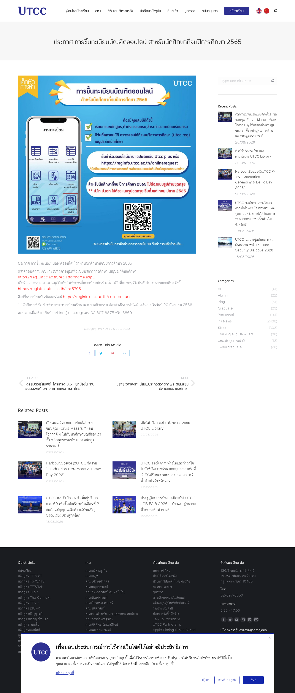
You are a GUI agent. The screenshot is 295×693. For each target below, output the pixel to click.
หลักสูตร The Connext (34, 597)
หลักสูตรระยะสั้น (28, 624)
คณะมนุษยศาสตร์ (97, 586)
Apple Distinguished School (174, 629)
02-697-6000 (231, 595)
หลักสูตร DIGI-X (29, 608)
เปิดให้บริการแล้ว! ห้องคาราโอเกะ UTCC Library (165, 425)
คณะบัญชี (92, 575)
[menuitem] (77, 11)
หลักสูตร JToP (28, 592)
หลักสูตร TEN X (29, 602)
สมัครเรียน (25, 570)
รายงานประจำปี (163, 608)
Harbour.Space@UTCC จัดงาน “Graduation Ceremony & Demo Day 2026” (73, 469)
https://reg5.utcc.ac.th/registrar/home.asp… (56, 277)
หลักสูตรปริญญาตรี (30, 613)
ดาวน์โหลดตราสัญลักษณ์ (169, 597)
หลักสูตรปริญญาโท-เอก (33, 619)
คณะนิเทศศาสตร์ (97, 597)
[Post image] (30, 429)
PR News (104, 329)
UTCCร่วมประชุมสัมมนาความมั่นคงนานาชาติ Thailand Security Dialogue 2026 (254, 245)
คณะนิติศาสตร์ (95, 608)
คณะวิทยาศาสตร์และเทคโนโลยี (105, 592)
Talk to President (166, 619)
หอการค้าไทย (161, 570)
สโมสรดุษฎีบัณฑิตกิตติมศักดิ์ (171, 602)
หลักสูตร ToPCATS (31, 581)
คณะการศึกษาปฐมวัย (99, 619)
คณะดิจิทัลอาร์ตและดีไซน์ (102, 624)
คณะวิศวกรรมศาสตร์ (99, 602)
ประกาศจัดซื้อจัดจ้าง (166, 613)
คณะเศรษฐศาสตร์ (97, 581)
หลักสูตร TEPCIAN (31, 586)
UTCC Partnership (167, 624)
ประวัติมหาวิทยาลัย (165, 575)
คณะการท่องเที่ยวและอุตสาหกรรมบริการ (112, 613)
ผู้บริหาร (158, 592)
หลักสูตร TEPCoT (30, 575)
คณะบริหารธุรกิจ (96, 570)
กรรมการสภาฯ (162, 586)
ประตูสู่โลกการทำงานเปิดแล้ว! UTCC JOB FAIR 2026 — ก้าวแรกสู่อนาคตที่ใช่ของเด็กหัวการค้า (168, 503)
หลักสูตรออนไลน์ (29, 629)
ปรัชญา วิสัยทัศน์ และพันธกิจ (171, 581)
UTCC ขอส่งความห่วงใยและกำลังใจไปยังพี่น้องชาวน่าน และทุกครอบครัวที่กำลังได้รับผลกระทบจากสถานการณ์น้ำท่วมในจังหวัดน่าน (168, 471)
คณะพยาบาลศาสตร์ (98, 629)
